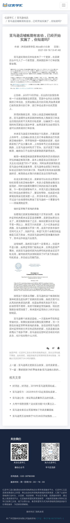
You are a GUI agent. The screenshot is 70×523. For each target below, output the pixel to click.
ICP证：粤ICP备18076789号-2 (50, 518)
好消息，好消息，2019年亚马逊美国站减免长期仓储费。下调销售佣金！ (35, 385)
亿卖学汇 (9, 17)
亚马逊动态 (22, 17)
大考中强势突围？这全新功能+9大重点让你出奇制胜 (35, 403)
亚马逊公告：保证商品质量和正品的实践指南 (35, 397)
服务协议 (30, 511)
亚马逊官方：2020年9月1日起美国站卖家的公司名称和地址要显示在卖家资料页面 (35, 391)
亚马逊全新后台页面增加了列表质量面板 (33, 409)
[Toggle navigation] (64, 5)
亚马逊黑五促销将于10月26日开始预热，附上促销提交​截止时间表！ (35, 416)
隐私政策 (40, 511)
